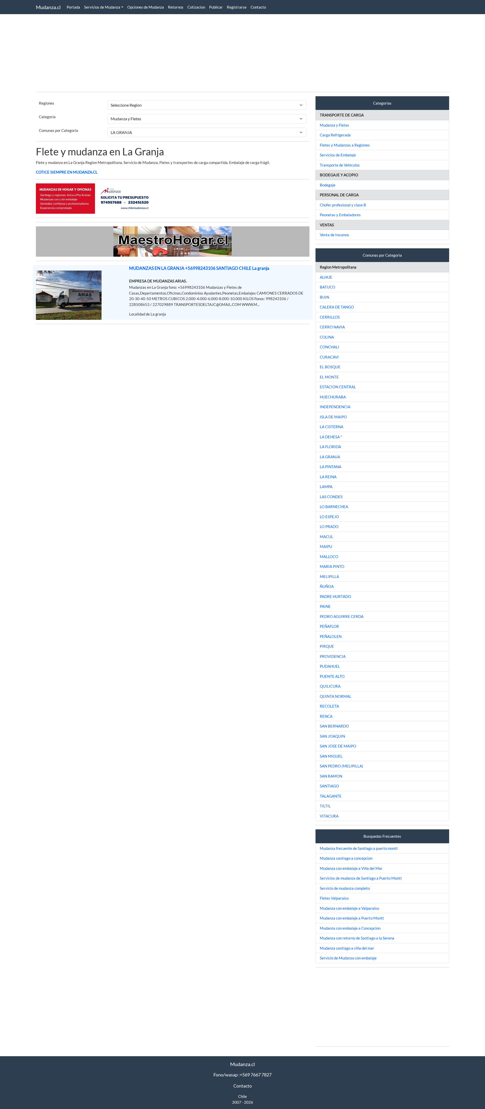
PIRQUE (327, 646)
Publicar (216, 7)
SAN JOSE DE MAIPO (338, 746)
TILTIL (325, 806)
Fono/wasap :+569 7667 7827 (242, 1074)
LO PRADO (329, 526)
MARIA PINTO (332, 566)
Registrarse (237, 7)
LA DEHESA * (331, 437)
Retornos (175, 7)
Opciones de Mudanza (145, 7)
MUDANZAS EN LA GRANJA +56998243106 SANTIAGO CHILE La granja (199, 268)
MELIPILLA (329, 576)
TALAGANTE (331, 796)
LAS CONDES (331, 496)
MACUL (326, 536)
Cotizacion (196, 7)
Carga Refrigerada (335, 135)
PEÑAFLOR (329, 626)
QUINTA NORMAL (335, 696)
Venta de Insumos (334, 234)
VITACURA (329, 816)
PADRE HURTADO (335, 596)
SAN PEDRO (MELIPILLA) (341, 766)
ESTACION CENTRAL (338, 386)
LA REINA (328, 476)
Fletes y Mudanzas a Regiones (345, 145)
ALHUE (326, 277)
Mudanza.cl (48, 7)
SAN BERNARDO (334, 726)
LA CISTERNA (331, 426)
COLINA (327, 337)
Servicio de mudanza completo (345, 888)
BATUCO (327, 287)
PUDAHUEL (330, 666)
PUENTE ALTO (332, 676)
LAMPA (326, 486)
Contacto (258, 7)
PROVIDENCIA (333, 656)
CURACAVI (329, 357)
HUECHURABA (333, 397)
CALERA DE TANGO (337, 307)
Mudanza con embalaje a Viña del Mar (351, 868)
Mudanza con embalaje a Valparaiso (349, 908)
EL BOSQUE (330, 367)
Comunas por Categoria (58, 130)
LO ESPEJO (329, 516)
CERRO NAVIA (332, 327)
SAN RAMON (331, 776)
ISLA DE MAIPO (333, 417)
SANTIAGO (329, 786)
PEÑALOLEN (331, 636)
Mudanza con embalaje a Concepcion (350, 928)
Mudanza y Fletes (334, 125)
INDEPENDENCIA (335, 406)
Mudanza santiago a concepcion (346, 858)
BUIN (324, 297)
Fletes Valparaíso (334, 898)
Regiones (46, 103)
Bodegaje (327, 185)
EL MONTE (329, 377)
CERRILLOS (330, 317)
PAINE (325, 606)
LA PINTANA (330, 466)
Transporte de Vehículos (340, 165)
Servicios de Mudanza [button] (102, 7)
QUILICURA (330, 686)
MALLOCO (329, 556)
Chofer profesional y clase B (343, 205)
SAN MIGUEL (331, 756)
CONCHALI (329, 347)
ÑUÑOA (327, 586)
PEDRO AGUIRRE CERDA (341, 616)
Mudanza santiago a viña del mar (347, 948)
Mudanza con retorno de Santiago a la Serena (357, 938)
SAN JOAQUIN (332, 736)
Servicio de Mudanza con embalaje (348, 958)
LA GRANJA (330, 456)
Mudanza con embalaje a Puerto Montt (352, 918)
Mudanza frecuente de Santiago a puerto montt (359, 848)
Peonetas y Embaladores (340, 214)
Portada (73, 7)
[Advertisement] (187, 52)
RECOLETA (329, 706)
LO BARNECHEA (334, 506)
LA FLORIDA (330, 446)
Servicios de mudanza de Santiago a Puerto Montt (361, 878)
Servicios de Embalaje (338, 155)
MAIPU (326, 546)
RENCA (326, 716)
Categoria (47, 116)
